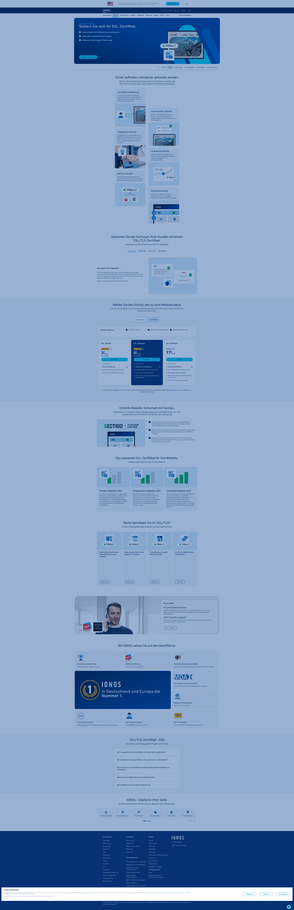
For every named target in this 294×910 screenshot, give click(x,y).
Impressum (6, 898)
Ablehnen (266, 894)
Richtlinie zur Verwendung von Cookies (161, 892)
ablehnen (29, 893)
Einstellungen (94, 892)
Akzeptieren (14, 896)
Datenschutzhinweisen (181, 892)
